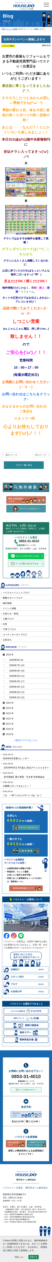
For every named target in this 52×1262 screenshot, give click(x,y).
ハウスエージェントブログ (16, 592)
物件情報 (7, 603)
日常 (5, 624)
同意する (33, 1257)
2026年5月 (14, 676)
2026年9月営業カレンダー (16, 758)
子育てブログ (9, 629)
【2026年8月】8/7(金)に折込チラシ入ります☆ (26, 767)
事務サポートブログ (13, 598)
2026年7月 (14, 665)
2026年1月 (14, 697)
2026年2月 (14, 692)
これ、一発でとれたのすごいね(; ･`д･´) (22, 795)
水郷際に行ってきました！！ (17, 786)
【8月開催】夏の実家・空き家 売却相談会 (24, 777)
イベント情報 (9, 608)
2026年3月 (14, 687)
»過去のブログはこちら (26, 740)
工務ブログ (8, 619)
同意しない (19, 1257)
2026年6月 (14, 671)
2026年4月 (14, 681)
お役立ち (7, 640)
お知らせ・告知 (10, 613)
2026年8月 (14, 660)
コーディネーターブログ (15, 634)
